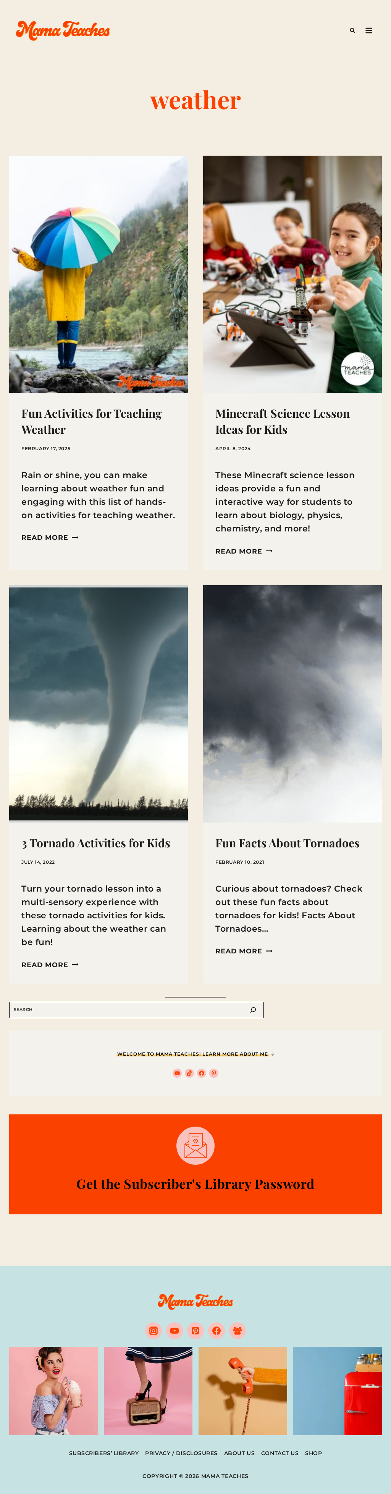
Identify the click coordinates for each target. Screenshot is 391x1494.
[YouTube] (174, 1330)
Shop (313, 1453)
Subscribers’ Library (104, 1453)
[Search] (253, 1010)
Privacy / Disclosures (181, 1453)
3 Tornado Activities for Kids (95, 842)
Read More (49, 537)
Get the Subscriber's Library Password (195, 1183)
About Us (239, 1453)
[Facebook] (216, 1330)
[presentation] (98, 274)
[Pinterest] (195, 1330)
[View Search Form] (352, 30)
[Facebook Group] (237, 1330)
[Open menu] (369, 30)
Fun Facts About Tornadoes (287, 842)
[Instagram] (153, 1330)
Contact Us (280, 1453)
